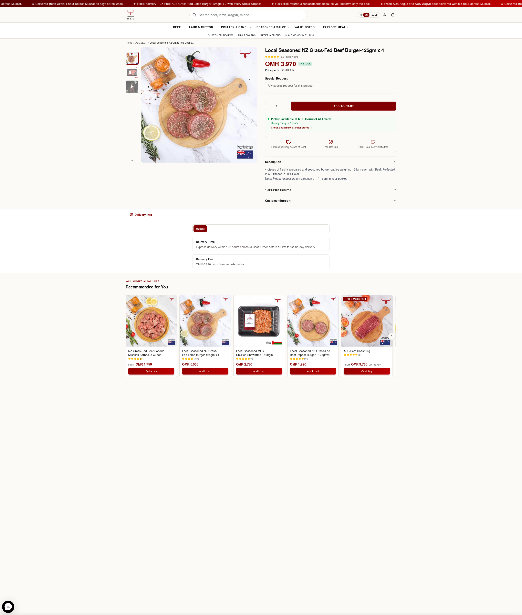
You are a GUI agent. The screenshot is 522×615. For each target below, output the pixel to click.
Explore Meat (334, 27)
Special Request (276, 78)
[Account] (384, 15)
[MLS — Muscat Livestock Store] (130, 15)
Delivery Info (143, 215)
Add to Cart (343, 106)
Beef (177, 27)
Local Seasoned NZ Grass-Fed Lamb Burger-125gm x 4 (200, 353)
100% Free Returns (278, 190)
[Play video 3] (132, 86)
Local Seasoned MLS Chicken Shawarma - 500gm (254, 353)
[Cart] (392, 15)
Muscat (200, 228)
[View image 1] (132, 58)
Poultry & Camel (234, 27)
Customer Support (278, 200)
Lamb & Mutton (201, 27)
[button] (8, 607)
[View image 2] (132, 72)
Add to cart (205, 371)
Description (273, 162)
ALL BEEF (141, 42)
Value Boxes (304, 27)
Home (129, 42)
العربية (374, 14)
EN (366, 14)
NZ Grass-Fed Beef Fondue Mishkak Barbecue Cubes (146, 353)
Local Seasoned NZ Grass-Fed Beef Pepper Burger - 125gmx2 (310, 353)
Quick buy (151, 371)
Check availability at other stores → (291, 127)
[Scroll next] (392, 336)
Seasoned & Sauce (271, 27)
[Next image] (132, 160)
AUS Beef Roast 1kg (357, 351)
